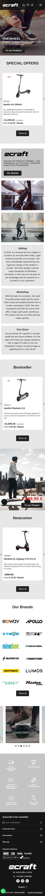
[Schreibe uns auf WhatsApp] (3, 891)
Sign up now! (22, 49)
